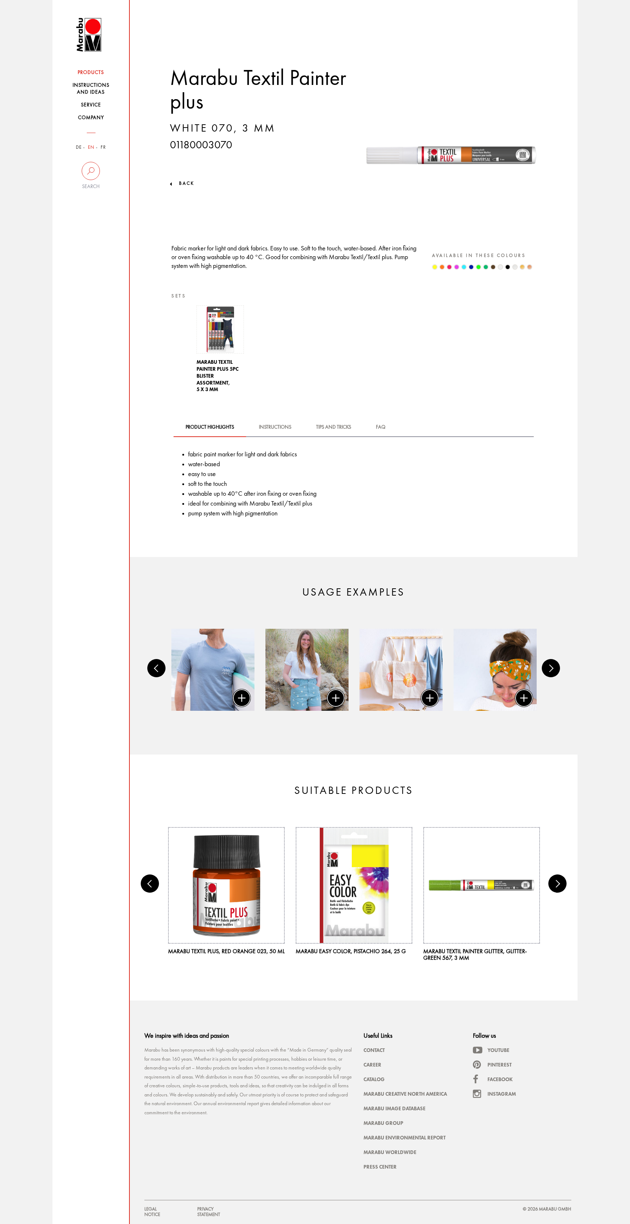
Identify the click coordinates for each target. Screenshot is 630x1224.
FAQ (380, 427)
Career (372, 1064)
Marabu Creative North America (405, 1094)
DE (79, 147)
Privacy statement (208, 1212)
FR (103, 147)
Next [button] (551, 668)
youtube (498, 1050)
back (186, 183)
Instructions (275, 427)
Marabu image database (394, 1108)
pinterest (499, 1064)
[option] (220, 351)
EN (91, 147)
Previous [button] (156, 668)
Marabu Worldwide (389, 1152)
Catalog (374, 1079)
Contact (374, 1050)
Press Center (380, 1166)
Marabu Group (383, 1123)
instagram (501, 1093)
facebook (500, 1079)
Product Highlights (210, 427)
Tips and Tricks (333, 427)
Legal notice (152, 1212)
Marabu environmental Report (404, 1137)
